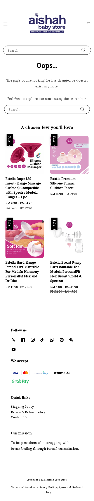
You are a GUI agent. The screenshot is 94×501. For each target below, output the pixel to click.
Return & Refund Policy (28, 412)
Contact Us (19, 417)
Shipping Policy (22, 406)
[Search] (84, 50)
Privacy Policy (47, 487)
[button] (5, 24)
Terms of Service (23, 487)
